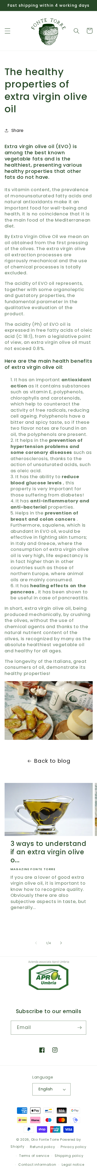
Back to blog (52, 761)
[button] (7, 30)
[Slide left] (36, 943)
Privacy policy (73, 1146)
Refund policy (42, 1146)
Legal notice (73, 1164)
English (46, 1089)
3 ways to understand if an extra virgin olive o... (48, 852)
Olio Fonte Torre (45, 1139)
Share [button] (17, 130)
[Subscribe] (79, 1028)
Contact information (37, 1164)
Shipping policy (69, 1155)
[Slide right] (61, 943)
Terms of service (34, 1155)
